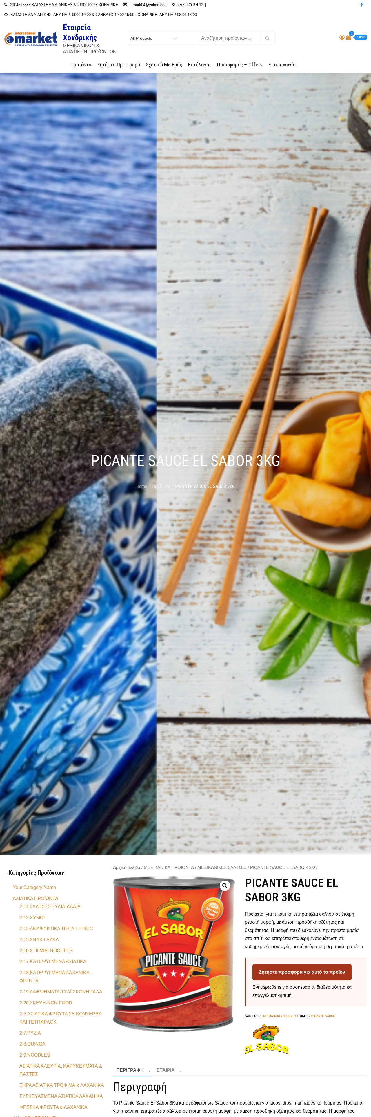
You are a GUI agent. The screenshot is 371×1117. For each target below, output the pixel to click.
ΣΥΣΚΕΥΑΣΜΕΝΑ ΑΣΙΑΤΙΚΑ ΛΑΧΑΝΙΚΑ (61, 1096)
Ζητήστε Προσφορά (118, 64)
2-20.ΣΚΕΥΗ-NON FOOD (45, 1002)
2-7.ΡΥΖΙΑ (30, 1033)
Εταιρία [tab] (166, 1070)
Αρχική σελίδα (126, 867)
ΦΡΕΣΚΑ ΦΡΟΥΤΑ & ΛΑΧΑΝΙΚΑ (53, 1107)
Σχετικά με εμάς (164, 64)
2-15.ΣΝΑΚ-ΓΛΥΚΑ (39, 939)
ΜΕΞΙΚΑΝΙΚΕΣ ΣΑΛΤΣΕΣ (222, 867)
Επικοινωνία (282, 64)
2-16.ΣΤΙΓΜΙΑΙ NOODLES (46, 950)
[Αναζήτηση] (267, 38)
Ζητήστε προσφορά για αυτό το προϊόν (302, 972)
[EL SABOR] (266, 1039)
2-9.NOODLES (34, 1055)
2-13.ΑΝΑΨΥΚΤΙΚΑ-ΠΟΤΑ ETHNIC (56, 928)
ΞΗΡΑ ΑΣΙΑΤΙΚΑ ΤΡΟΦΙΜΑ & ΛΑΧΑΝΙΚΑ (61, 1085)
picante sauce (323, 1015)
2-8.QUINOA (32, 1044)
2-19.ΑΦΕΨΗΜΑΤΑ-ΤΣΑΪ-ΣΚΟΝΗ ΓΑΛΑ (60, 991)
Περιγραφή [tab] (130, 1070)
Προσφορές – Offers (240, 64)
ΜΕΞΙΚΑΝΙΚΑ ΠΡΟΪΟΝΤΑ (169, 867)
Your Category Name (34, 887)
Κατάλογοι (199, 64)
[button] (225, 886)
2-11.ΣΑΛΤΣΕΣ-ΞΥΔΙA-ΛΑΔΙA (50, 906)
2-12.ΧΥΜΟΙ (32, 917)
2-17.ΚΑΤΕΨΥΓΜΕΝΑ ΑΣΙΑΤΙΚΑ (52, 961)
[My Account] (342, 37)
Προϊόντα (80, 64)
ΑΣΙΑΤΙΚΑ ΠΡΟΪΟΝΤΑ (35, 898)
